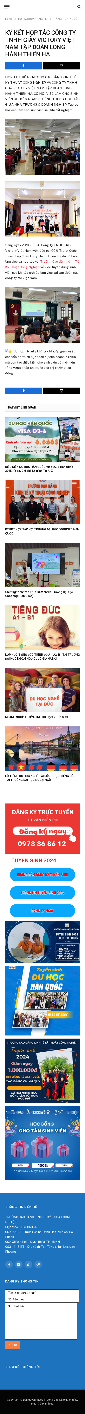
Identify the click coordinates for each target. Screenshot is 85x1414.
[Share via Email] (61, 65)
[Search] (79, 6)
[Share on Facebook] (23, 65)
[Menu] (6, 6)
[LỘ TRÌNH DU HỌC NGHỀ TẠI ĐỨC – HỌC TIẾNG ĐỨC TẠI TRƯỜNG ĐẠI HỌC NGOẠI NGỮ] (42, 748)
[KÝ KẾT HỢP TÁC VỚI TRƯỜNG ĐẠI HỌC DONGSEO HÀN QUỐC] (42, 502)
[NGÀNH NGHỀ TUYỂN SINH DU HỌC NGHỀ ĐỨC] (42, 690)
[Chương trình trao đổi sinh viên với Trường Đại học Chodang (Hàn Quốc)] (42, 565)
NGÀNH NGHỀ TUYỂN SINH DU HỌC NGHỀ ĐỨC (36, 717)
